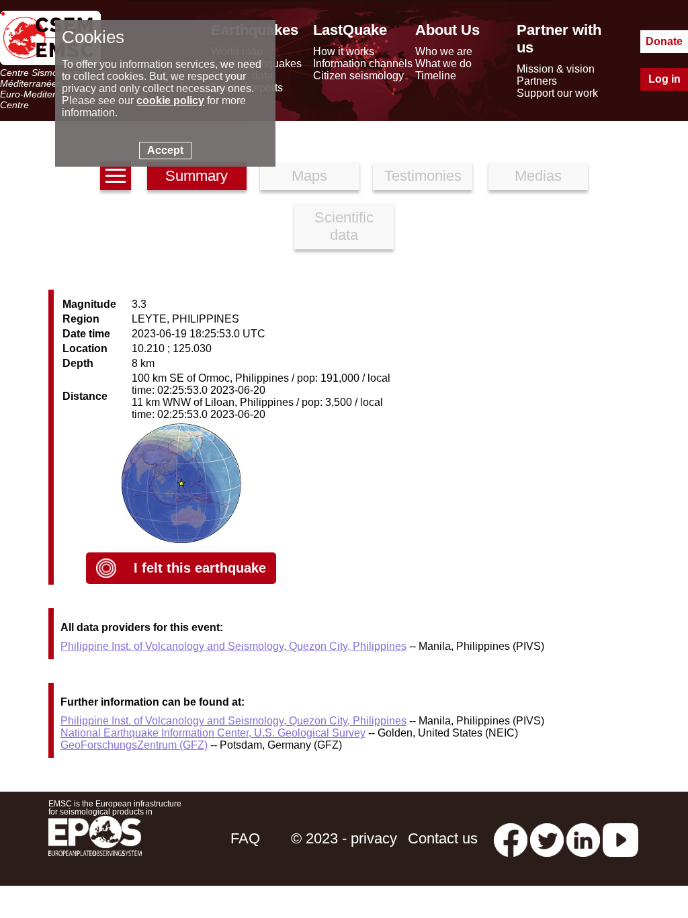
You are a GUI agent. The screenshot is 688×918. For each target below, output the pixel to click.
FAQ (245, 838)
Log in (664, 79)
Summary (196, 175)
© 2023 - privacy (344, 838)
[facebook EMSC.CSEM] (510, 838)
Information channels (363, 63)
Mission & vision (556, 69)
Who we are (443, 51)
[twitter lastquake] (547, 838)
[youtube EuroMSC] (620, 838)
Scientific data (344, 226)
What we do (443, 63)
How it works (343, 51)
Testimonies (423, 175)
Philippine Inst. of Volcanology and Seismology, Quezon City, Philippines (233, 646)
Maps (309, 175)
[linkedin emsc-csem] (583, 838)
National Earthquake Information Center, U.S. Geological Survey (213, 733)
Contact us (443, 838)
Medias (538, 175)
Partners (537, 81)
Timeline (435, 75)
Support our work (557, 93)
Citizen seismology (358, 75)
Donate (664, 41)
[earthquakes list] (115, 175)
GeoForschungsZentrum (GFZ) (134, 745)
